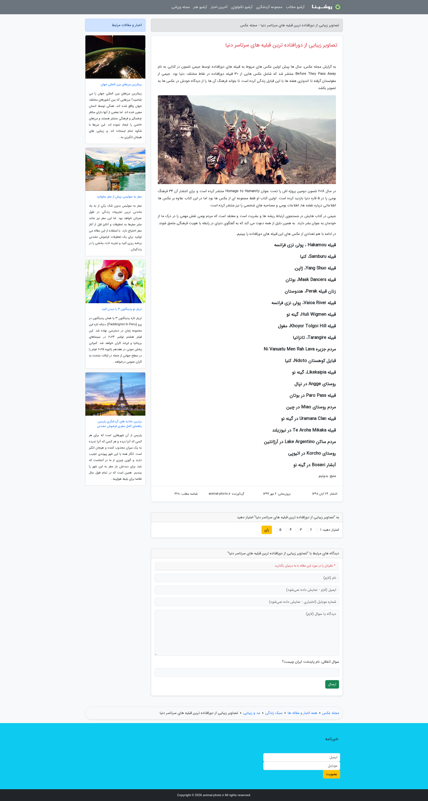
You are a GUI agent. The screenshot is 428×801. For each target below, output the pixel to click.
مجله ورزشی (181, 7)
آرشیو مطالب (295, 7)
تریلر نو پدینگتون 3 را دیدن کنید (122, 309)
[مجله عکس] (326, 7)
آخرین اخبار (219, 7)
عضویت (331, 774)
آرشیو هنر (200, 7)
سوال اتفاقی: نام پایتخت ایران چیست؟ (310, 662)
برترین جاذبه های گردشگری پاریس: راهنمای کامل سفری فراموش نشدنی (119, 424)
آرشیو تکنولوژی (242, 7)
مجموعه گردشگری (269, 7)
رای (266, 530)
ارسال (332, 684)
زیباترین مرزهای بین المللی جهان (121, 84)
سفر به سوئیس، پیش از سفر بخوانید (119, 196)
